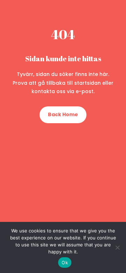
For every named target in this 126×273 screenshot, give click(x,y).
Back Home (63, 114)
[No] (117, 247)
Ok (65, 262)
